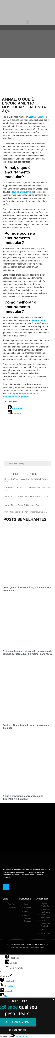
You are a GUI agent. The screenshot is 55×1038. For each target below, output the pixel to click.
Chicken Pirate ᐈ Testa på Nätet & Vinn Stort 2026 (24, 505)
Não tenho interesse (17, 1030)
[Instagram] (6, 887)
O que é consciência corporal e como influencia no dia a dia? (23, 797)
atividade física (37, 320)
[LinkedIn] (7, 963)
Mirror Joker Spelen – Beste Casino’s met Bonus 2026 (26, 512)
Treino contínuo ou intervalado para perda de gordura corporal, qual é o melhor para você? (27, 652)
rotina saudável (37, 117)
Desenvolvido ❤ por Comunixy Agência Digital (27, 947)
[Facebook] (7, 958)
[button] (27, 22)
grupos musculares (21, 192)
